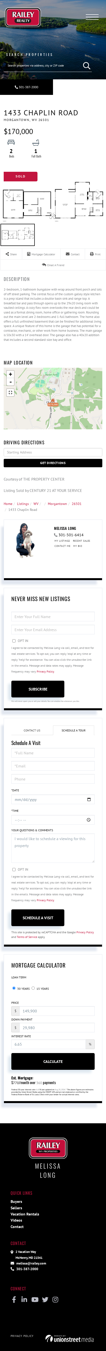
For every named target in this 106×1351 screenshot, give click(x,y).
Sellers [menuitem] (16, 1207)
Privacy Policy (45, 671)
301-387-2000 (28, 87)
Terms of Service (27, 937)
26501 (77, 503)
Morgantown (57, 503)
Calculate (53, 1061)
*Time (14, 811)
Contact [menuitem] (17, 1226)
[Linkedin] (24, 1300)
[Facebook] (14, 1300)
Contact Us (32, 730)
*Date (15, 790)
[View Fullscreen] (10, 392)
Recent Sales (81, 540)
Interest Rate (21, 1036)
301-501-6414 (71, 534)
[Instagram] (55, 1300)
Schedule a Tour (74, 730)
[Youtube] (34, 1300)
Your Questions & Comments (32, 830)
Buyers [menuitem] (16, 1201)
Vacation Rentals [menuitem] (25, 1214)
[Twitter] (45, 1300)
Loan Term (18, 977)
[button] (85, 65)
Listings (23, 503)
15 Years (42, 988)
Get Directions (53, 463)
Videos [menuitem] (16, 1220)
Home (8, 503)
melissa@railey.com (30, 1263)
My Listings (62, 540)
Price (15, 1003)
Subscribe (38, 689)
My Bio (77, 546)
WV (36, 503)
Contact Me (62, 546)
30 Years (23, 988)
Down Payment (22, 1019)
